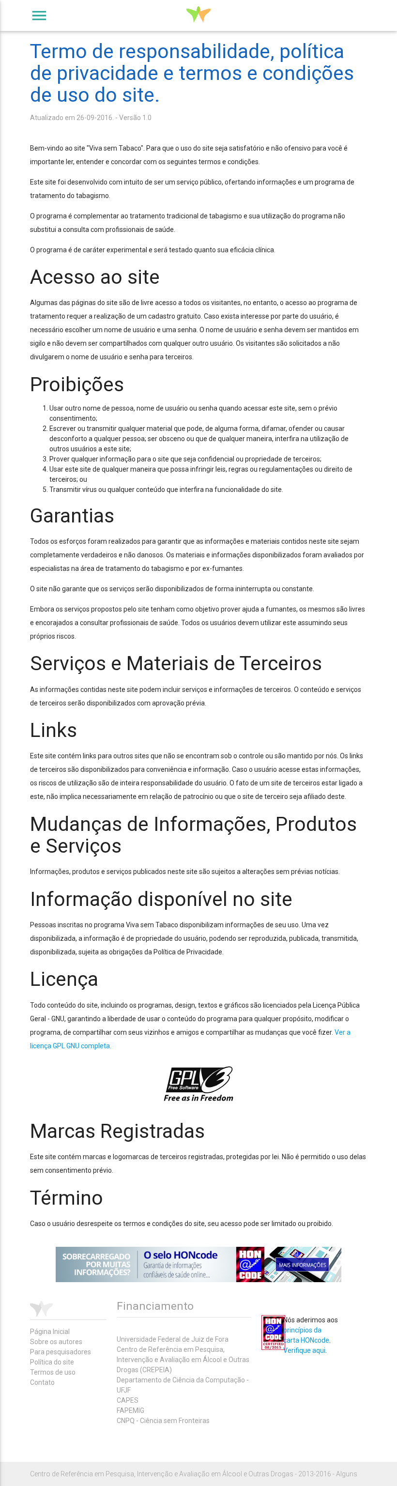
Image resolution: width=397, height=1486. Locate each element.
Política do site (52, 1362)
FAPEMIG (130, 1410)
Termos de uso (53, 1372)
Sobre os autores (56, 1342)
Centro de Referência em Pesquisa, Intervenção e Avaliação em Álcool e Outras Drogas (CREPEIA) (183, 1360)
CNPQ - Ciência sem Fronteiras (163, 1421)
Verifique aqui (304, 1350)
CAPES (127, 1400)
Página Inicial (50, 1331)
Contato (42, 1382)
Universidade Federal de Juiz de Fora (173, 1339)
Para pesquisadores (60, 1352)
